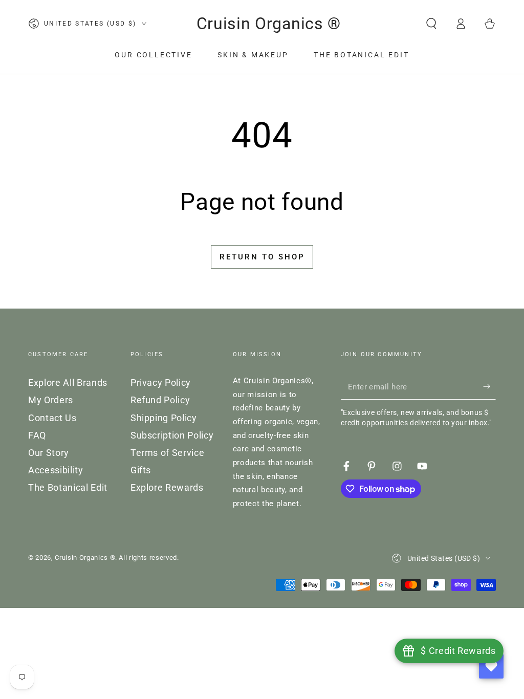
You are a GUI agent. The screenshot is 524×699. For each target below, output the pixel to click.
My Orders (50, 400)
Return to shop (262, 256)
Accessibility (55, 470)
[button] (431, 23)
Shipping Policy (163, 418)
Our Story (48, 453)
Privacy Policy (160, 383)
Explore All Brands (67, 383)
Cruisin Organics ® (85, 557)
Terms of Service (167, 453)
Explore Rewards (167, 488)
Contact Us (52, 418)
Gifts (140, 470)
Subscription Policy (172, 435)
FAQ (37, 435)
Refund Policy (160, 400)
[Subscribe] (489, 386)
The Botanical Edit (67, 488)
